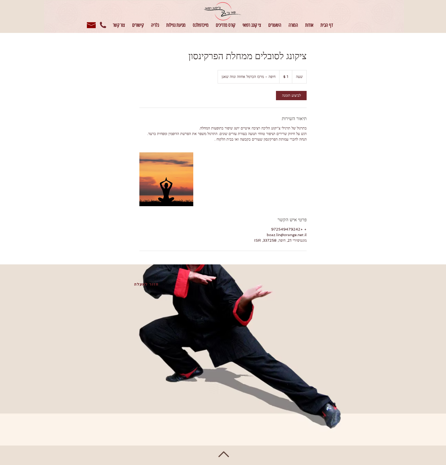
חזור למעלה (146, 284)
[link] (291, 95)
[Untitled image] (166, 179)
